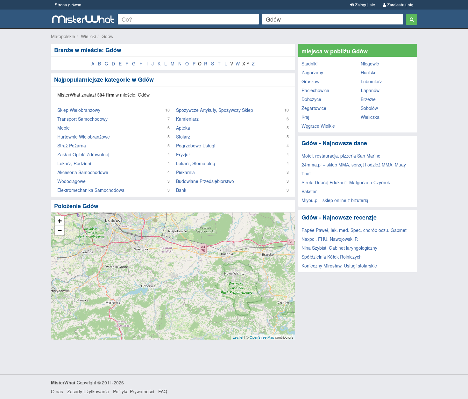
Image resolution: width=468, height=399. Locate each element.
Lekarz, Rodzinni (74, 163)
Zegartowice (313, 108)
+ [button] (60, 221)
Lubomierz (371, 81)
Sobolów (369, 108)
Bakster (309, 191)
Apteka (183, 128)
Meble (63, 128)
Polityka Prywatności (133, 391)
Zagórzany (312, 72)
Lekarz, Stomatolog (195, 163)
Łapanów (370, 90)
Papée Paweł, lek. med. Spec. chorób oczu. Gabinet (354, 230)
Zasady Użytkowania (88, 391)
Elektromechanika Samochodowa (90, 190)
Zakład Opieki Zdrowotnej (83, 154)
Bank (181, 190)
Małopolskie (63, 36)
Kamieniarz (187, 119)
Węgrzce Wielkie (318, 126)
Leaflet (238, 337)
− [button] (60, 230)
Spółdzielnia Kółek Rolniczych (331, 257)
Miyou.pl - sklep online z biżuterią (334, 200)
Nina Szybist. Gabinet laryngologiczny (339, 248)
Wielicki (88, 36)
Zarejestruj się (399, 5)
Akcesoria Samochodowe (82, 172)
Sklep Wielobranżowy (78, 110)
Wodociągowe (71, 181)
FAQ (162, 391)
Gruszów (310, 81)
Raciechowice (315, 90)
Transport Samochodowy (82, 119)
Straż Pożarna (71, 145)
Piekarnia (185, 172)
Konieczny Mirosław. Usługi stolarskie (339, 265)
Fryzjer (183, 154)
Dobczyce (311, 99)
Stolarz (183, 136)
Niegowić (370, 63)
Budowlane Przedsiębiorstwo (205, 181)
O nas (57, 391)
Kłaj (305, 117)
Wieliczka (370, 117)
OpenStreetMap (262, 337)
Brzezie (368, 99)
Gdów (107, 36)
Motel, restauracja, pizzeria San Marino (340, 155)
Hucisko (369, 72)
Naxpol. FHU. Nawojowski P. (329, 239)
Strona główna (68, 5)
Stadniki (309, 63)
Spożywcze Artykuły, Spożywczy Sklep (214, 110)
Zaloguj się (364, 5)
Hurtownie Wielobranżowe (83, 136)
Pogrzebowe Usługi (195, 145)
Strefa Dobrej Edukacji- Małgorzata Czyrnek (345, 182)
